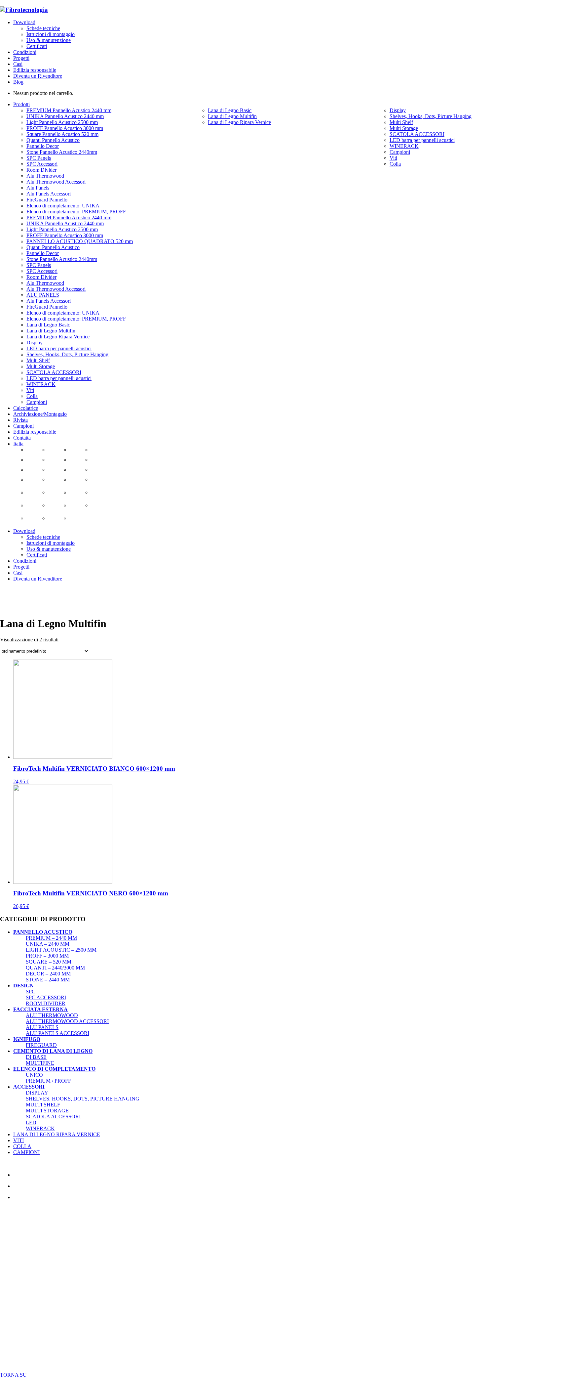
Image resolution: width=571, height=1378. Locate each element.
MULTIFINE (40, 1063)
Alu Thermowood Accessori (67, 1021)
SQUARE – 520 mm (48, 962)
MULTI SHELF (43, 1104)
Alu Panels (42, 1027)
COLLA (22, 1146)
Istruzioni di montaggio (50, 34)
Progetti (21, 58)
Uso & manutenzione (48, 40)
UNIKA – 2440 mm (47, 944)
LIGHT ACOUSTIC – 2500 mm (61, 950)
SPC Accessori (46, 997)
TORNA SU (13, 1375)
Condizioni (24, 52)
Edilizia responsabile (34, 70)
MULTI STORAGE (47, 1110)
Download (24, 22)
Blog (18, 82)
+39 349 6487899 (35, 1255)
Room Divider (45, 1003)
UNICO (34, 1075)
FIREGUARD (41, 1045)
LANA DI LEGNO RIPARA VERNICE (56, 1134)
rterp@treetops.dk (32, 1244)
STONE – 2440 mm (48, 979)
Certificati (36, 46)
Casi (17, 64)
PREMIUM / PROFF (48, 1081)
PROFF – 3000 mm (47, 956)
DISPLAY (37, 1093)
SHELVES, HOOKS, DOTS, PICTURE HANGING (82, 1098)
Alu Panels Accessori (57, 1033)
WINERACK (40, 1128)
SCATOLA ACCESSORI (53, 1116)
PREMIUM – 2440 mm (51, 938)
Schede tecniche (43, 28)
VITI (18, 1140)
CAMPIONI (26, 1152)
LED (31, 1122)
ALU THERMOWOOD (52, 1015)
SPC (30, 991)
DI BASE (36, 1057)
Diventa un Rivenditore (37, 76)
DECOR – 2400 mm (48, 973)
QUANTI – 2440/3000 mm (55, 967)
